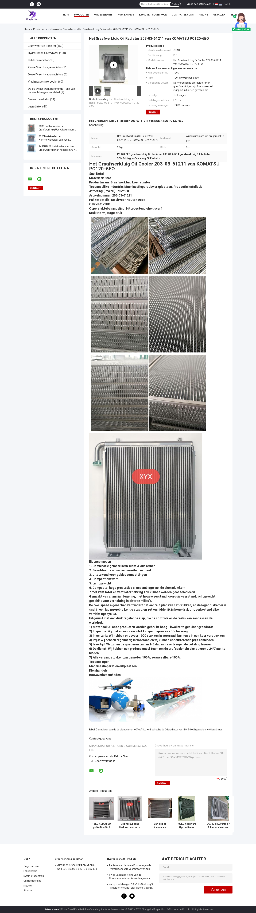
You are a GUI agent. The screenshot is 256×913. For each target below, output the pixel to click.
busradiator (35, 106)
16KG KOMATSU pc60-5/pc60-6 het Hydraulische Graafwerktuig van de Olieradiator (101, 825)
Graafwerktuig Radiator (42, 46)
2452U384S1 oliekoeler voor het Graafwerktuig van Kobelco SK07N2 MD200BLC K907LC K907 (58, 150)
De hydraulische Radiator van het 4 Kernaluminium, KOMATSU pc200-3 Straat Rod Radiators (129, 825)
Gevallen (219, 14)
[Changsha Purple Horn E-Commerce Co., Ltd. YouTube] (39, 4)
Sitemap (28, 890)
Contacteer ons (183, 14)
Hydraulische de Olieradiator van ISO (167, 729)
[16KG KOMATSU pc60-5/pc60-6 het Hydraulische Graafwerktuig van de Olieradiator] (101, 808)
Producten (81, 14)
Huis (66, 14)
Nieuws (203, 14)
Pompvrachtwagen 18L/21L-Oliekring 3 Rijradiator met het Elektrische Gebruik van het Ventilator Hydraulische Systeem (132, 886)
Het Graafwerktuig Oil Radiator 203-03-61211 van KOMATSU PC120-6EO (114, 103)
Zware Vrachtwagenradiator (45, 67)
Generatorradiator (38, 99)
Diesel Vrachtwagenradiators (45, 74)
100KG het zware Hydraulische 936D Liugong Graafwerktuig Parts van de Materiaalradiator (186, 825)
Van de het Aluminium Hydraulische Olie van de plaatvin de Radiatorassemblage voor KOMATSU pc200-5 (160, 825)
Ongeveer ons (103, 14)
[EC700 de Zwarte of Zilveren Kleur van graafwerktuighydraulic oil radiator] (218, 808)
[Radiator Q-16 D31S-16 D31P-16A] (113, 65)
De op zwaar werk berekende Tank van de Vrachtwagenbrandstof (51, 90)
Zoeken (175, 4)
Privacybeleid (52, 909)
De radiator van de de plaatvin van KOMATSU (120, 729)
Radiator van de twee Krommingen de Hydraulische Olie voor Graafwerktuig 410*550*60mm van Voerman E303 (130, 867)
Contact (153, 112)
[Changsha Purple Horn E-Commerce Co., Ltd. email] (32, 179)
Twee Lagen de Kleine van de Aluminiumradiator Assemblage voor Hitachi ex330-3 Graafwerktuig (129, 877)
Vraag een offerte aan (199, 4)
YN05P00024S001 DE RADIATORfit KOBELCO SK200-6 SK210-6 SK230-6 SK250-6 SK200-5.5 (77, 867)
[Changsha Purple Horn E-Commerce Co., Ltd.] (33, 15)
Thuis (27, 29)
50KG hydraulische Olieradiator (205, 729)
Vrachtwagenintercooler (42, 81)
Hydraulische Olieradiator (62, 29)
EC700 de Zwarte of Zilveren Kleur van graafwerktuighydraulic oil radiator (218, 825)
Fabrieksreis (126, 14)
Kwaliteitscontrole (153, 14)
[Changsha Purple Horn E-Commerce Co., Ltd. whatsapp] (41, 179)
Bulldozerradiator (38, 60)
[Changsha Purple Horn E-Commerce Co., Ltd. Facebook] (32, 4)
